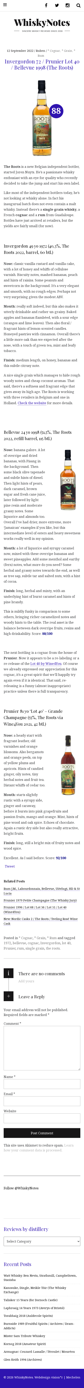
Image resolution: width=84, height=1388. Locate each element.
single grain (34, 948)
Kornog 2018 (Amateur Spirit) (25, 1344)
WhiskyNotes (42, 22)
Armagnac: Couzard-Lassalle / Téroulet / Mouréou (39, 1352)
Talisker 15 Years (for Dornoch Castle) (30, 1300)
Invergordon (50, 943)
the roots (53, 948)
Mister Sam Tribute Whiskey (24, 1336)
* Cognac (54, 51)
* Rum (52, 938)
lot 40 (66, 943)
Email (9, 1094)
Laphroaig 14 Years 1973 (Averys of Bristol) (34, 1308)
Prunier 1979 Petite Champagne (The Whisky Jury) (40, 900)
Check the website (32, 403)
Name (9, 1077)
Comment (12, 1023)
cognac (33, 943)
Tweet (10, 866)
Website (10, 1111)
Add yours (26, 981)
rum (20, 948)
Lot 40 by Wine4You (45, 663)
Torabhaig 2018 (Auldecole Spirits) (28, 1316)
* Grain (67, 51)
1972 (7, 943)
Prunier (9, 948)
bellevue (19, 943)
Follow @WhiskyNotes (21, 1188)
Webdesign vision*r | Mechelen (57, 1377)
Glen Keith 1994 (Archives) (23, 1359)
